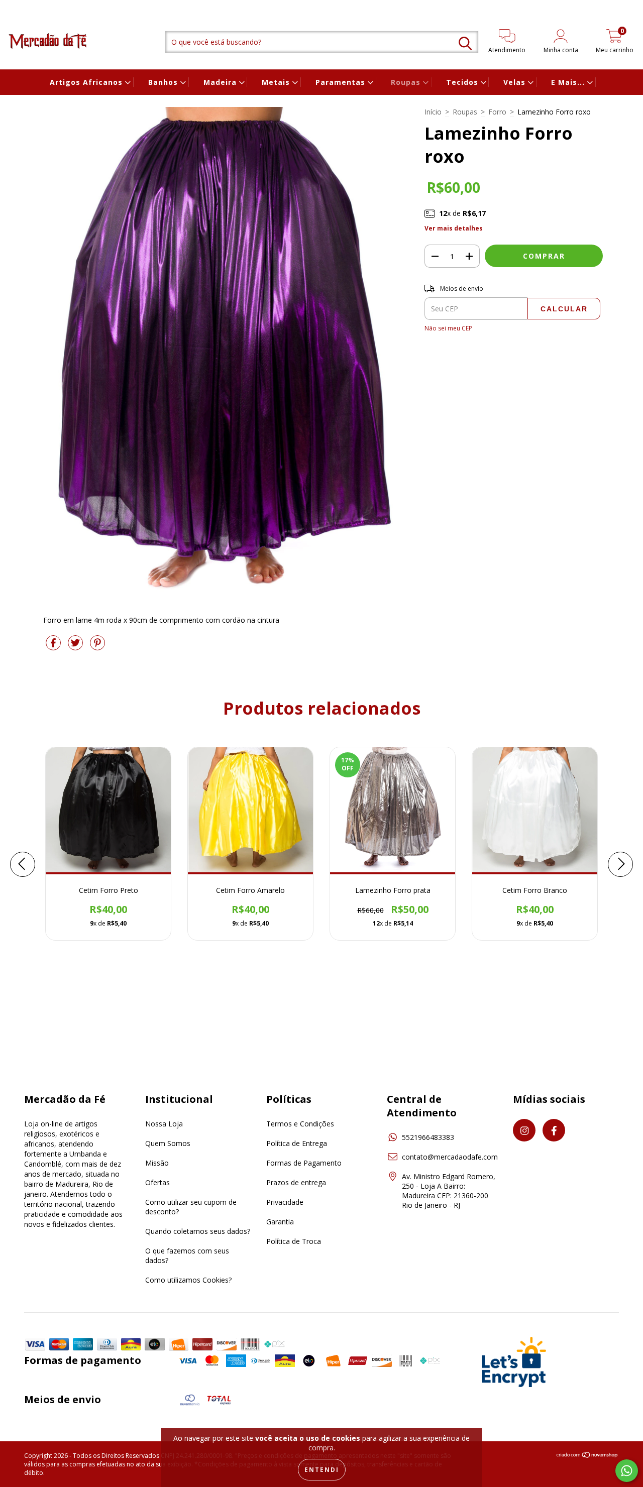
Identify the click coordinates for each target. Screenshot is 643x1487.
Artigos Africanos (87, 82)
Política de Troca (293, 1241)
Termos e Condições (300, 1123)
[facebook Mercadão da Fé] (27, 7)
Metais (277, 82)
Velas (515, 82)
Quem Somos (167, 1143)
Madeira (221, 82)
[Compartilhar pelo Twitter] (76, 646)
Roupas (407, 82)
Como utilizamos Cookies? (188, 1280)
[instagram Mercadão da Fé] (15, 7)
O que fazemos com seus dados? (187, 1255)
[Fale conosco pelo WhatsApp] (626, 1470)
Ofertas (157, 1182)
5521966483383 (428, 1137)
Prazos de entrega (296, 1182)
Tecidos (463, 82)
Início (433, 112)
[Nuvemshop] (587, 1456)
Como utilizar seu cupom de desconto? (191, 1206)
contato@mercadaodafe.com (450, 1157)
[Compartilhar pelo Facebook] (54, 646)
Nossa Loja (164, 1123)
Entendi (321, 1469)
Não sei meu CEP (448, 328)
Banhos (164, 82)
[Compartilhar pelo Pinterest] (97, 646)
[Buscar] (465, 43)
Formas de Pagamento (304, 1163)
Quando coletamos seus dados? (197, 1231)
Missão (157, 1163)
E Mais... (569, 82)
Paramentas (341, 82)
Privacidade (284, 1202)
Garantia (280, 1221)
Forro (497, 112)
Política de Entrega (296, 1143)
